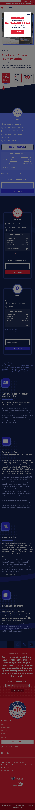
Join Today (17, 32)
